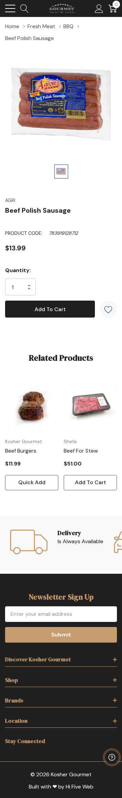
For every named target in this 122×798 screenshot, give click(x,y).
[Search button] (24, 8)
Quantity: (18, 270)
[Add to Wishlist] (108, 309)
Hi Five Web (80, 786)
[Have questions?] (112, 757)
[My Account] (99, 8)
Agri (10, 200)
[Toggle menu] (10, 8)
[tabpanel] (31, 434)
